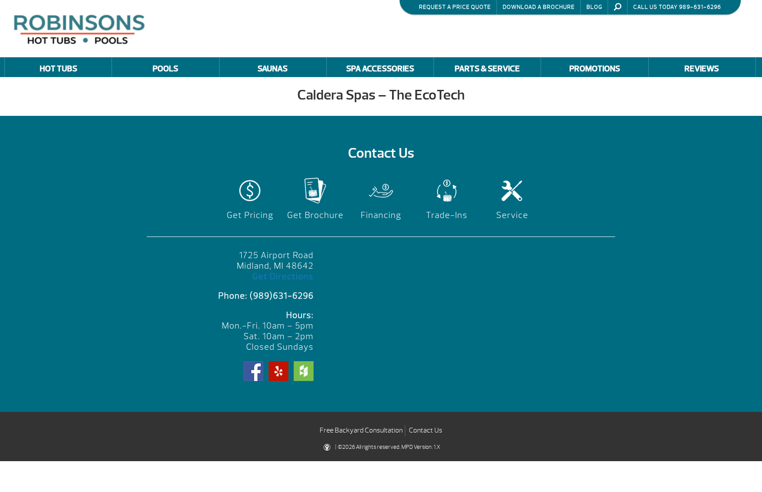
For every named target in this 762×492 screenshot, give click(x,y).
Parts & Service (487, 68)
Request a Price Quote (455, 7)
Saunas (273, 68)
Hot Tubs (58, 68)
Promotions (594, 68)
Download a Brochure (539, 7)
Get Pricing (250, 215)
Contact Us (425, 430)
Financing (381, 215)
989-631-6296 (700, 7)
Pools (165, 68)
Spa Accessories (380, 68)
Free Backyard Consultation (361, 430)
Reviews (701, 68)
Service (512, 215)
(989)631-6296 (282, 295)
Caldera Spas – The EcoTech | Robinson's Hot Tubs (81, 28)
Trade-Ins (446, 215)
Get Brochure (315, 215)
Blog (594, 7)
